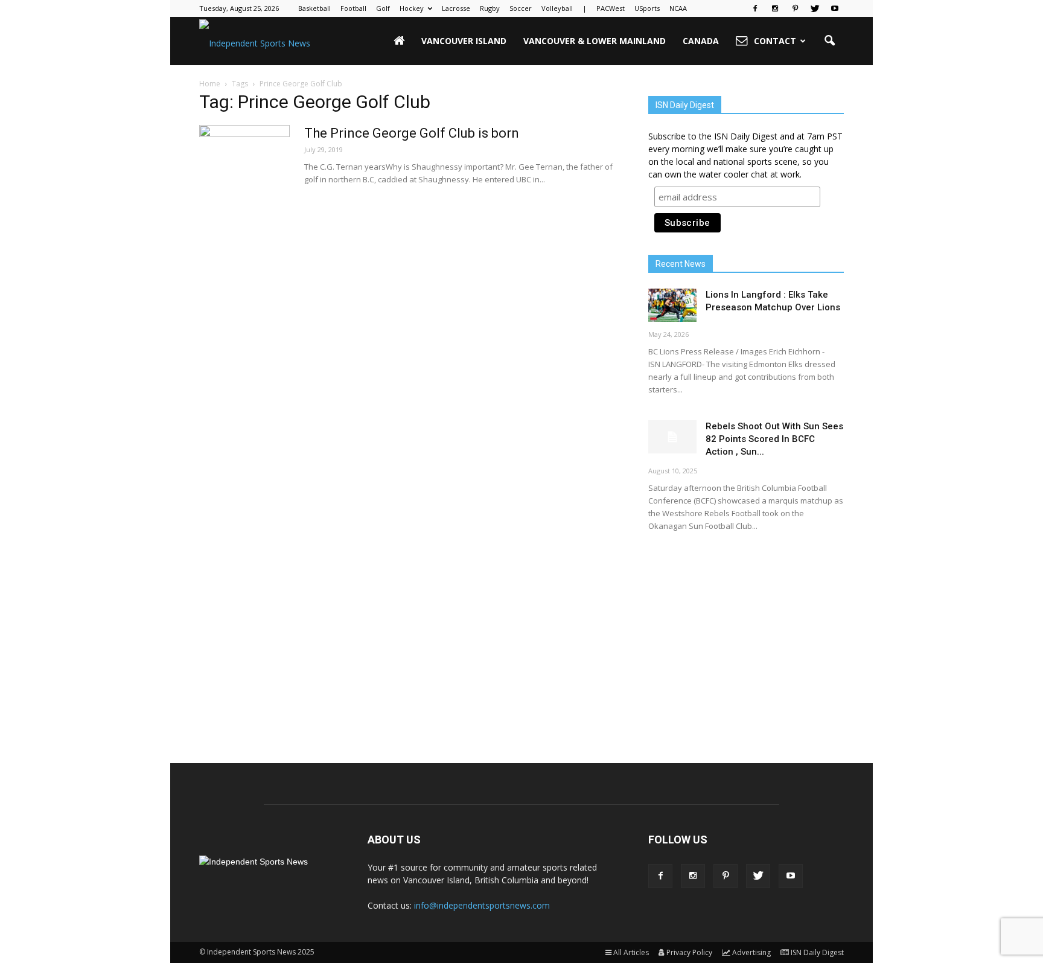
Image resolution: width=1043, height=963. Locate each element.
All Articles (631, 952)
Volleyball (557, 8)
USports (647, 8)
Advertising (751, 952)
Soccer (520, 8)
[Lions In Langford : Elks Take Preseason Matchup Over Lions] (672, 305)
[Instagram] (775, 8)
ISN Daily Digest (817, 952)
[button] (829, 41)
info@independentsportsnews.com (482, 905)
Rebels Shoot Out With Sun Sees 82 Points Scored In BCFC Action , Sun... (774, 439)
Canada (701, 40)
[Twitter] (815, 8)
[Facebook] (755, 8)
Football (353, 8)
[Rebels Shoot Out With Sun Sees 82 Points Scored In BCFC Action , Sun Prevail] (672, 436)
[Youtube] (835, 8)
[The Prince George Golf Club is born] (244, 170)
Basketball (314, 8)
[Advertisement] (746, 636)
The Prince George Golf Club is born (411, 133)
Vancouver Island (463, 40)
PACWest (610, 8)
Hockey (412, 8)
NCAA (678, 8)
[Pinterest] (795, 8)
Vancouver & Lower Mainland (594, 40)
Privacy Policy (689, 952)
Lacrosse (456, 8)
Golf (383, 8)
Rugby (490, 8)
